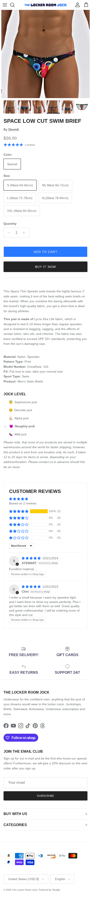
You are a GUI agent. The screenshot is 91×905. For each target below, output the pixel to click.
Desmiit (13, 129)
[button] (18, 511)
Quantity (10, 223)
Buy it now (45, 267)
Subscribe (45, 795)
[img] (32, 558)
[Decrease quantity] (7, 232)
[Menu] (5, 5)
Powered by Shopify (49, 889)
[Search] (14, 5)
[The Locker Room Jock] (45, 5)
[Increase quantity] (25, 232)
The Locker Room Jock (24, 889)
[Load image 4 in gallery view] (45, 54)
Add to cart (45, 252)
